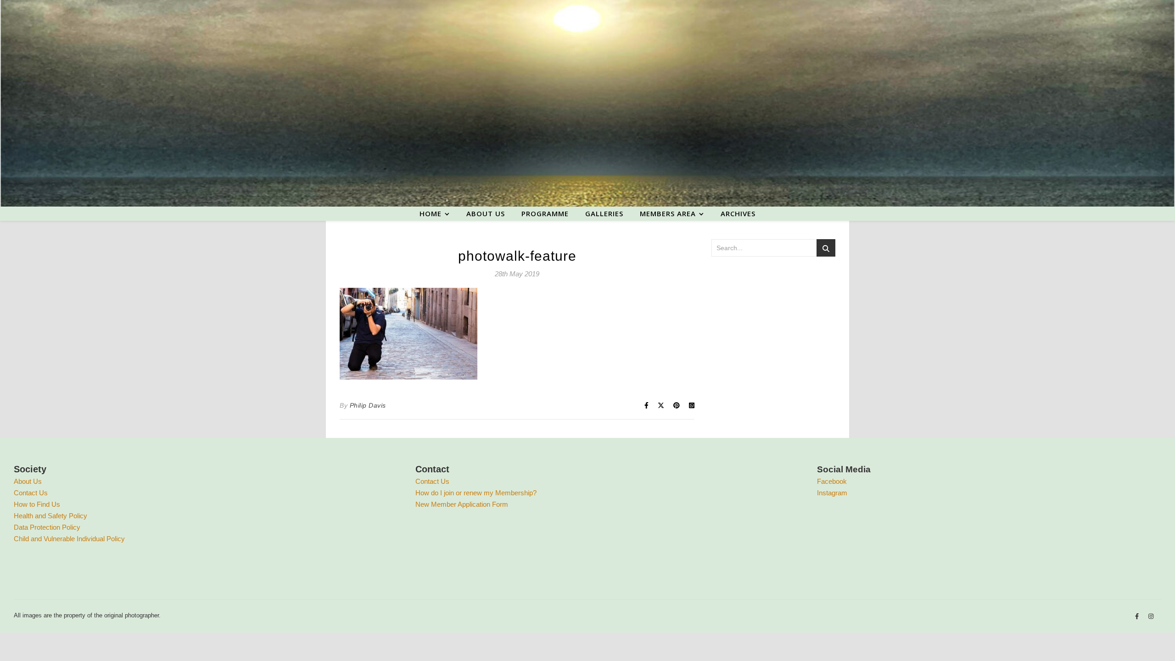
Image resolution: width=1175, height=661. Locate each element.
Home (431, 213)
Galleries (604, 213)
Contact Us (31, 493)
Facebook (832, 481)
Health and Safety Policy (50, 516)
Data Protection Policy (47, 527)
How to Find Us (37, 504)
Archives (738, 213)
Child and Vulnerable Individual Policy (69, 539)
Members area (668, 213)
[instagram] (1150, 616)
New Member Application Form (461, 504)
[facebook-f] (1138, 616)
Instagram (832, 493)
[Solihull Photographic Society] (587, 103)
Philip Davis (368, 405)
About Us (28, 481)
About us (485, 213)
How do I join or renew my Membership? (476, 493)
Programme (545, 213)
